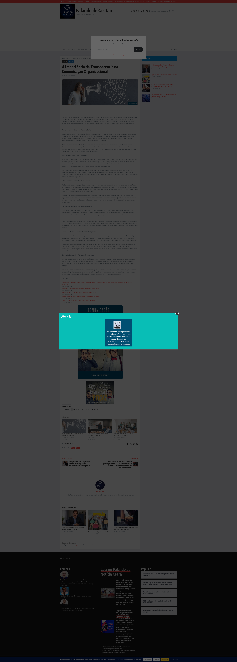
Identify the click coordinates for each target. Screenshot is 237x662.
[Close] (177, 313)
